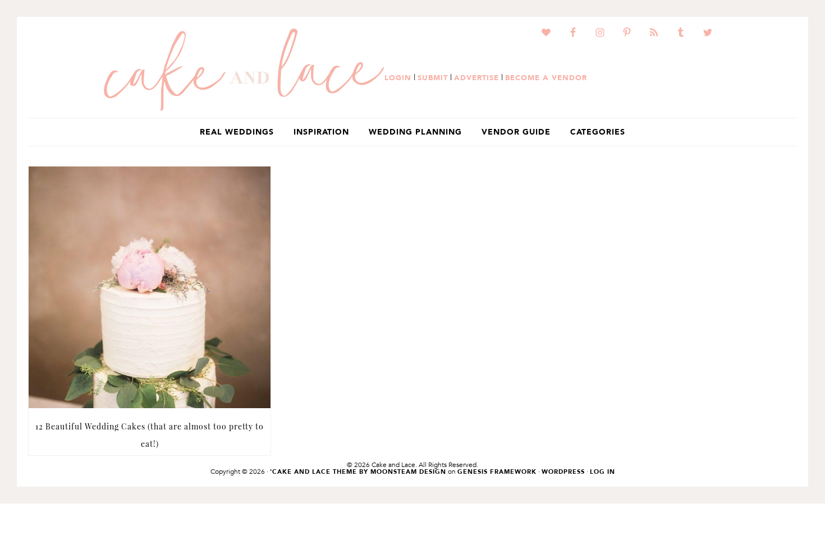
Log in (602, 471)
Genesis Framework (497, 471)
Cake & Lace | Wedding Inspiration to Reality (244, 70)
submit (433, 77)
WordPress (563, 471)
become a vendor (546, 77)
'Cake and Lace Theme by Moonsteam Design (358, 471)
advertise (476, 77)
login (397, 77)
